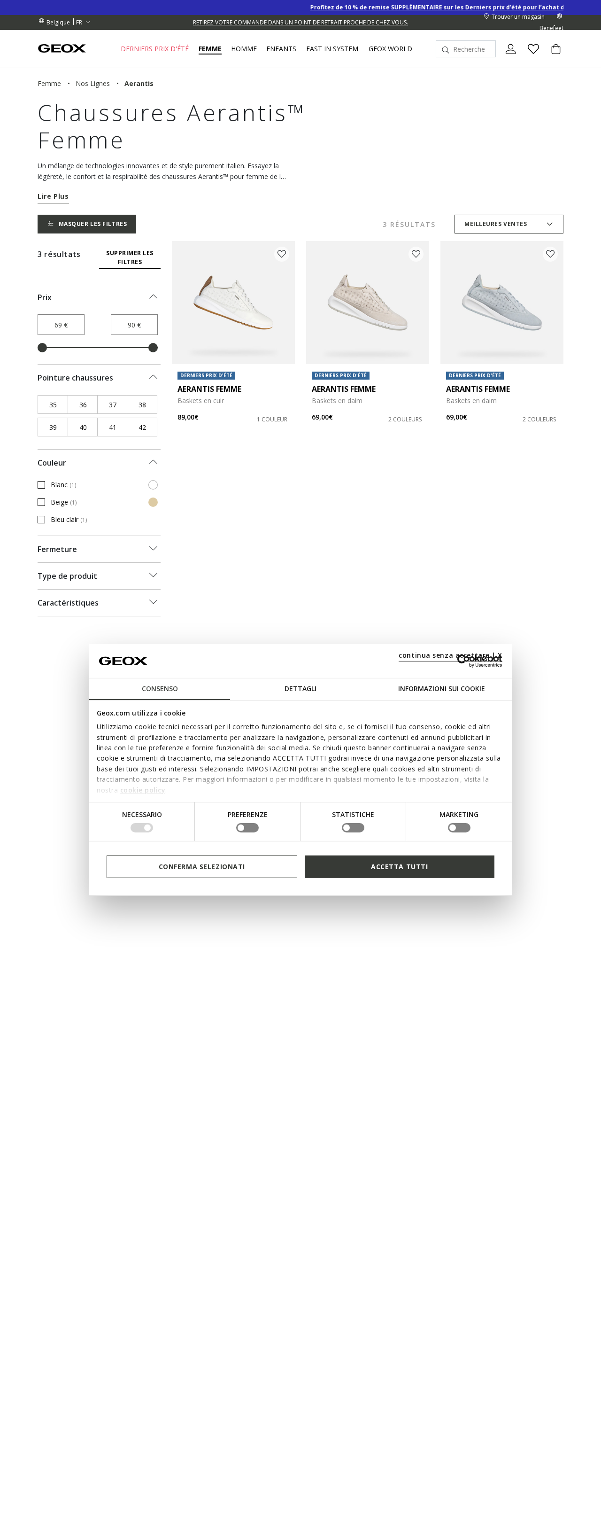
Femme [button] (210, 49)
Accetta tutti (399, 866)
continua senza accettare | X (450, 655)
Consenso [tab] (160, 688)
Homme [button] (244, 49)
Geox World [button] (390, 49)
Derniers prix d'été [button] (155, 49)
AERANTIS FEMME (209, 389)
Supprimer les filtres (129, 257)
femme (49, 83)
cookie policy (143, 789)
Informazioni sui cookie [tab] (441, 688)
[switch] (247, 827)
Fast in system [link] (332, 49)
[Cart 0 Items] (552, 56)
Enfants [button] (281, 49)
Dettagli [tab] (300, 688)
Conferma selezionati (202, 866)
